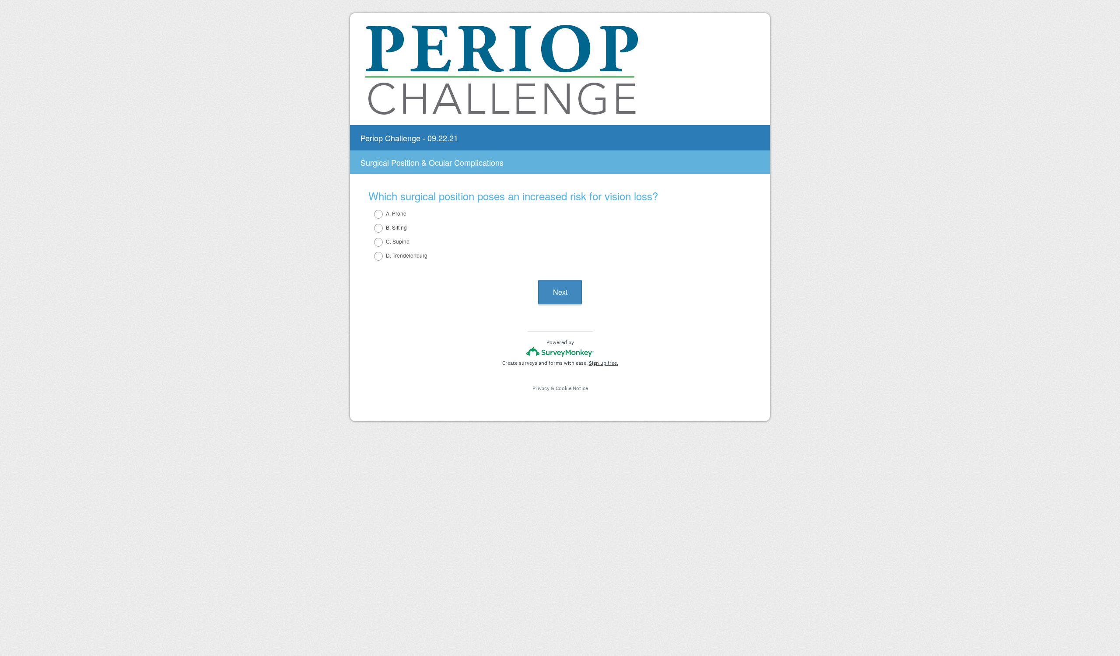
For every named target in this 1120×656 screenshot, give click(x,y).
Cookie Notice (572, 388)
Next (560, 292)
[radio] (372, 214)
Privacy (541, 388)
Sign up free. (603, 362)
